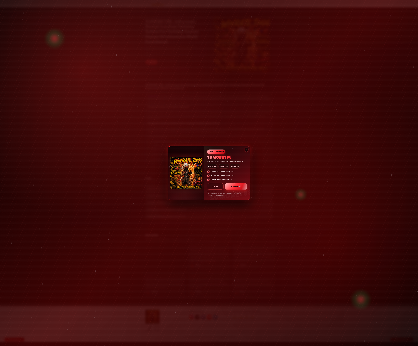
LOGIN (215, 186)
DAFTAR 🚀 (236, 186)
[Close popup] (247, 150)
